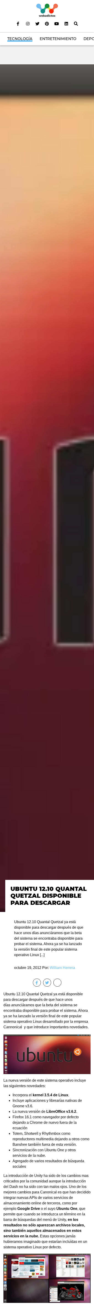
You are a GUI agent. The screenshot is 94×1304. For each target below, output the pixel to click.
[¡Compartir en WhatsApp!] (57, 983)
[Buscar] (76, 23)
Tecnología (19, 39)
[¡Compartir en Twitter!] (47, 983)
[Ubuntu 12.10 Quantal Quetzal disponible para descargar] (47, 488)
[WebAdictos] (47, 10)
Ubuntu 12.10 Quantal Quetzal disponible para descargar (48, 895)
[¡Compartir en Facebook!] (37, 983)
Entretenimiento (58, 39)
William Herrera (62, 968)
